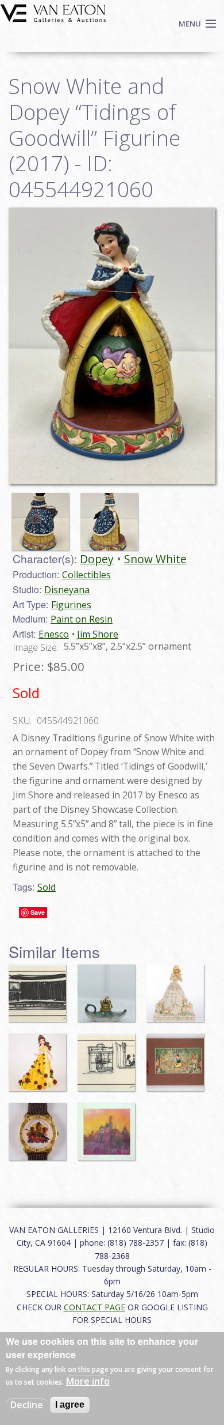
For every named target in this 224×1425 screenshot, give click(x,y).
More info (88, 1381)
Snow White (155, 559)
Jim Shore (97, 634)
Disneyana (67, 589)
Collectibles (86, 574)
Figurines (71, 604)
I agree (69, 1404)
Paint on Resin (82, 619)
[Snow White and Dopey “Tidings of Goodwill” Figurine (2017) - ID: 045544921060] (43, 516)
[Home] (53, 12)
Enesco (53, 634)
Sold (46, 887)
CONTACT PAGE (94, 1307)
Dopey (97, 559)
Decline (26, 1404)
